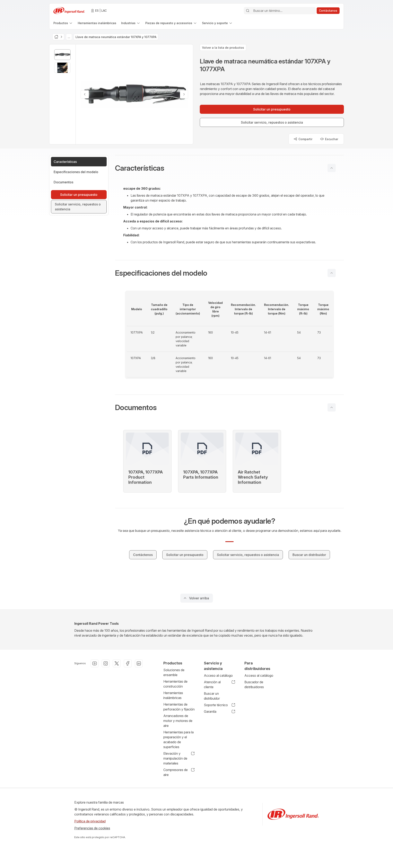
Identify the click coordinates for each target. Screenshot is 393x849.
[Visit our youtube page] (94, 663)
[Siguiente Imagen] (184, 94)
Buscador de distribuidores (254, 684)
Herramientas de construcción (175, 683)
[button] (229, 168)
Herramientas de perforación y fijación (179, 706)
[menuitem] (63, 23)
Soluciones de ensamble (173, 672)
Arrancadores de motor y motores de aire (177, 721)
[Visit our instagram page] (106, 663)
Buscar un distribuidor (212, 695)
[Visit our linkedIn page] (139, 663)
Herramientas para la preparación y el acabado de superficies (178, 739)
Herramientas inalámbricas (173, 695)
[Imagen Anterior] (85, 94)
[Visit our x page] (117, 663)
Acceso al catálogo (218, 675)
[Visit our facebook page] (128, 663)
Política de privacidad (90, 821)
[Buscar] (247, 10)
